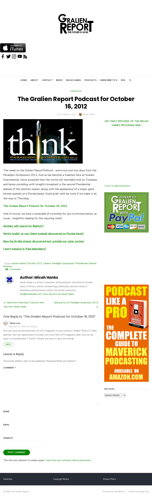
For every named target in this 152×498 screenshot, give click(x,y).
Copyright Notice (61, 479)
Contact (47, 80)
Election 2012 (34, 263)
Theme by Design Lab (138, 491)
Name (6, 411)
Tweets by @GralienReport (117, 185)
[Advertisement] (126, 157)
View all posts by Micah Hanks (58, 294)
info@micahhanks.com (31, 294)
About (34, 80)
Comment (9, 367)
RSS (123, 80)
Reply (8, 344)
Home (23, 80)
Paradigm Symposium (63, 263)
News (59, 80)
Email (6, 424)
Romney (7, 266)
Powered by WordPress (114, 491)
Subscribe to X (108, 80)
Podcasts (90, 80)
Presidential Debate (85, 263)
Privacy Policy (109, 479)
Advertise (7, 479)
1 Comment (15, 269)
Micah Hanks (73, 80)
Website (8, 438)
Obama (47, 263)
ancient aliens (19, 263)
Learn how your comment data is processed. (68, 460)
